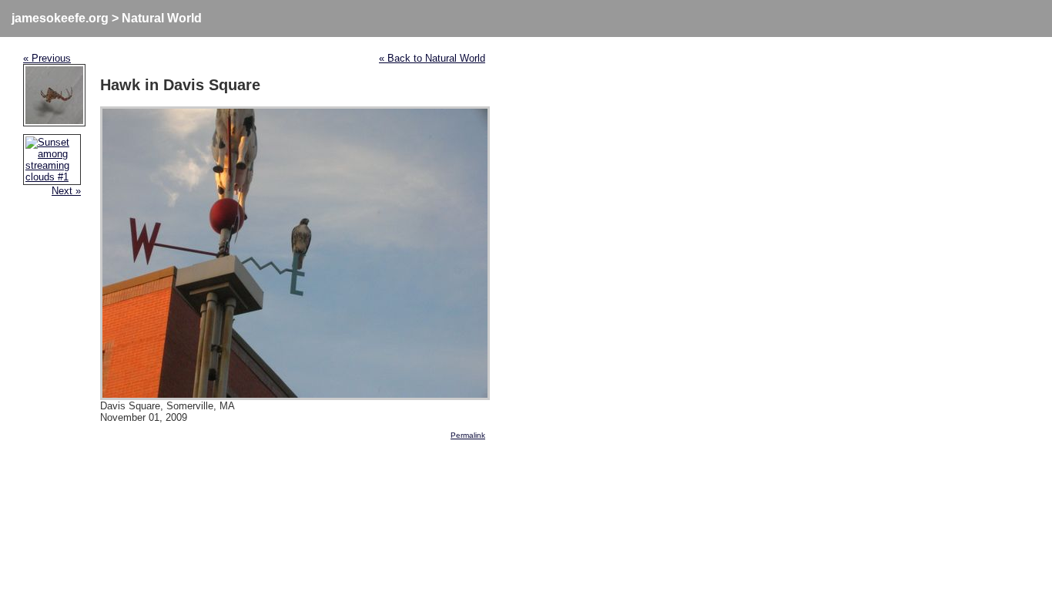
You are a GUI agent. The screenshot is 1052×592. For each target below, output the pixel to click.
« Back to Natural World (432, 58)
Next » (66, 191)
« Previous (47, 58)
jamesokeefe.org (60, 18)
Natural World (162, 18)
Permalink (468, 435)
